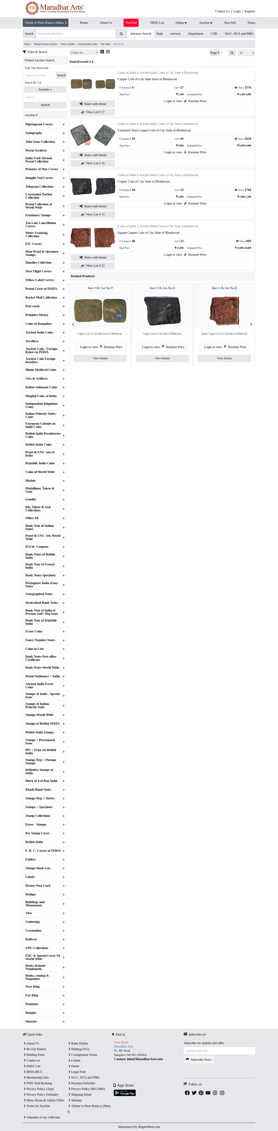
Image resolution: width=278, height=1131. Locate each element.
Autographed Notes (39, 594)
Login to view (173, 101)
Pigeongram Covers (39, 124)
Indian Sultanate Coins (41, 387)
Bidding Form (35, 1054)
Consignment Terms (84, 1054)
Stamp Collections (37, 815)
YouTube (131, 22)
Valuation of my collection (43, 1117)
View (28, 913)
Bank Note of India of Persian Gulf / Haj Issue (41, 612)
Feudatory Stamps (38, 215)
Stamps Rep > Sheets (39, 798)
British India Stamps (39, 732)
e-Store (75, 1060)
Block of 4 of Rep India (41, 781)
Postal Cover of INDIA (41, 288)
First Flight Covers (38, 271)
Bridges (30, 894)
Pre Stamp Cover (37, 833)
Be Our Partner (36, 1049)
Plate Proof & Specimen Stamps (41, 253)
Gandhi (30, 499)
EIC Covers (33, 244)
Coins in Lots (34, 648)
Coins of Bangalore (38, 323)
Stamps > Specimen (38, 807)
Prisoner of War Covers (41, 169)
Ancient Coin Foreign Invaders (40, 360)
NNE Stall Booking (39, 1083)
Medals (30, 480)
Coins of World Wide (40, 472)
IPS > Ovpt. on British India (40, 751)
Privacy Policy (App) (40, 1089)
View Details (100, 358)
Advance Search (140, 33)
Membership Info (37, 1077)
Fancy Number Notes (40, 640)
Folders (30, 859)
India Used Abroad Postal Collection (38, 160)
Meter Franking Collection (36, 234)
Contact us (33, 1060)
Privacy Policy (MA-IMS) (88, 1089)
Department (195, 33)
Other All (31, 518)
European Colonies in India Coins (40, 425)
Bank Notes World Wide (42, 667)
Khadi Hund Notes (38, 789)
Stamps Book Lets (37, 868)
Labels (30, 877)
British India (34, 842)
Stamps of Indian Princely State (37, 705)
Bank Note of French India (40, 566)
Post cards (32, 306)
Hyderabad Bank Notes (41, 602)
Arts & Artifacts (36, 378)
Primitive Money (36, 315)
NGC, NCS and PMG (239, 33)
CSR (214, 33)
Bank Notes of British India (40, 556)
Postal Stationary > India (42, 676)
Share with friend (95, 104)
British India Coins (38, 444)
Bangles (30, 1012)
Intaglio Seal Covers (39, 178)
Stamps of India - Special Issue (42, 695)
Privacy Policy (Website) (42, 1094)
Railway (31, 939)
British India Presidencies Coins (43, 435)
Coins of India (127, 72)
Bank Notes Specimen (40, 575)
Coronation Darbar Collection (39, 196)
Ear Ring (31, 995)
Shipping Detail (81, 1094)
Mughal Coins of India (41, 396)
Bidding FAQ (80, 1049)
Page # (214, 52)
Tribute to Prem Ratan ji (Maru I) (45, 22)
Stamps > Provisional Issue (40, 741)
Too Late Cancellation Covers (40, 224)
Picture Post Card (37, 885)
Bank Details (79, 1043)
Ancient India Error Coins (39, 685)
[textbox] (148, 1055)
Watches (31, 1021)
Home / (28, 44)
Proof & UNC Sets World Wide (43, 537)
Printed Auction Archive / (46, 44)
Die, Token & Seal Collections (37, 508)
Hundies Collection (38, 262)
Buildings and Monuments (35, 903)
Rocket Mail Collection (41, 297)
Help (160, 33)
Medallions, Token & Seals (39, 490)
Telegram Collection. (39, 186)
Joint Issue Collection (40, 141)
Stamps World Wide (39, 714)
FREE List (33, 1066)
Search (61, 75)
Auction (43, 89)
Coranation (33, 930)
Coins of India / (68, 44)
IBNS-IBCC (34, 1072)
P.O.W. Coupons (36, 546)
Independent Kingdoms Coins (41, 405)
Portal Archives (36, 150)
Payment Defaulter (83, 1083)
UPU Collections (36, 948)
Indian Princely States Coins (40, 415)
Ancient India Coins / (88, 44)
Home (75, 1066)
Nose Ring (32, 986)
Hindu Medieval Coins (40, 369)
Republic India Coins (40, 463)
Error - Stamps (35, 824)
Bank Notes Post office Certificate (40, 658)
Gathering (32, 921)
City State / (106, 44)
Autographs (33, 133)
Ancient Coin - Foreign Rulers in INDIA (41, 350)
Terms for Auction (38, 1106)
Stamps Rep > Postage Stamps (40, 761)
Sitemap (76, 1100)
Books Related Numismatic (35, 967)
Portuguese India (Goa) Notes (41, 584)
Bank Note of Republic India (41, 622)
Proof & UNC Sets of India (40, 454)
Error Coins (33, 631)
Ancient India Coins (39, 332)
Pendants (31, 1004)
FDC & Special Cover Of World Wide (42, 957)
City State (174, 72)
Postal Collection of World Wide (38, 206)
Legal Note (78, 1072)
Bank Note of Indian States (39, 527)
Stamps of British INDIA (42, 723)
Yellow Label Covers (39, 280)
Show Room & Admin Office (45, 1100)
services (175, 33)
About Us (32, 1043)
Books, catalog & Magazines (37, 977)
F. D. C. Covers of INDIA (43, 850)
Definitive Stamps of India (39, 771)
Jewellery (31, 341)
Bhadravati (191, 72)
